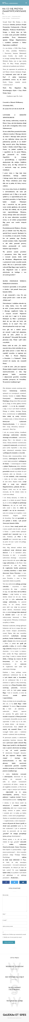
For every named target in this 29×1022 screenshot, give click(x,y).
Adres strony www (8, 926)
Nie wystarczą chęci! (14, 977)
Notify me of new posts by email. (13, 937)
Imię (4, 914)
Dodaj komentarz (15, 18)
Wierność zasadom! (14, 966)
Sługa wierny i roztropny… (14, 988)
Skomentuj (5, 895)
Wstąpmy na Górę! (14, 1001)
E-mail (5, 920)
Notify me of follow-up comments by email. (14, 934)
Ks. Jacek (8, 16)
